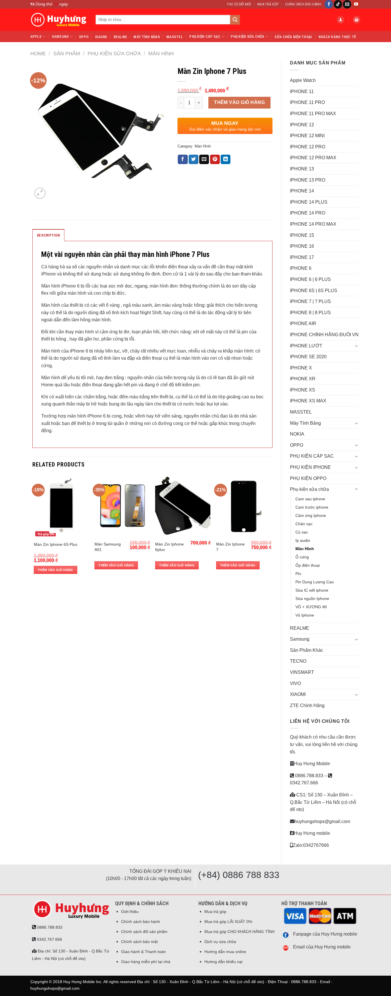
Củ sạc (301, 532)
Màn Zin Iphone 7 (230, 547)
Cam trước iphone (311, 507)
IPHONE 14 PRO (307, 212)
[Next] (270, 528)
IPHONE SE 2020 (308, 356)
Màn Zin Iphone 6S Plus (55, 544)
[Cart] (357, 20)
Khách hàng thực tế (337, 37)
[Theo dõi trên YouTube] (356, 4)
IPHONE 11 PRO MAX (313, 113)
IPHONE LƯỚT (306, 345)
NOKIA (297, 434)
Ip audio (302, 540)
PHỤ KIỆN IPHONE (310, 467)
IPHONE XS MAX (308, 400)
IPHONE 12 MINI (307, 135)
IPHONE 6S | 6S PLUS (313, 290)
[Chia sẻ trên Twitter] (193, 159)
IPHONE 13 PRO (307, 180)
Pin (298, 573)
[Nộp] (235, 20)
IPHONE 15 (302, 235)
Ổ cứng (302, 557)
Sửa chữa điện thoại (293, 37)
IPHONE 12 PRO (307, 146)
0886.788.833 (308, 775)
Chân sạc (304, 523)
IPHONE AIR (303, 323)
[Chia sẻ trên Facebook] (182, 159)
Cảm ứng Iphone (310, 515)
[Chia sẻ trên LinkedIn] (225, 159)
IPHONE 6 (300, 268)
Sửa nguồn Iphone (312, 598)
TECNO (298, 661)
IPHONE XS (302, 389)
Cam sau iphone (310, 499)
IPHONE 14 (302, 190)
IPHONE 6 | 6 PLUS (310, 279)
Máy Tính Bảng (146, 37)
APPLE (36, 36)
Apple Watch (303, 80)
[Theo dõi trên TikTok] (338, 4)
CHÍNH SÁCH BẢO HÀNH (303, 4)
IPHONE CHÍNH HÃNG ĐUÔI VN (324, 334)
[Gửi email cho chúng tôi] (347, 4)
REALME (120, 37)
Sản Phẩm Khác (306, 650)
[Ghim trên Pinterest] (215, 159)
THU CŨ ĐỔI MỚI (239, 4)
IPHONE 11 (302, 91)
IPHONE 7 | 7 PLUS (310, 301)
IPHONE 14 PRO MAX (313, 224)
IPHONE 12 (302, 124)
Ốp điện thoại (307, 565)
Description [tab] (48, 235)
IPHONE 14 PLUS (308, 202)
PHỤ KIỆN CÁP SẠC (204, 36)
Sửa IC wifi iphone (311, 590)
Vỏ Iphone (304, 615)
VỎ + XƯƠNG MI (311, 607)
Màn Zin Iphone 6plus (169, 547)
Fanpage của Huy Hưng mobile (325, 934)
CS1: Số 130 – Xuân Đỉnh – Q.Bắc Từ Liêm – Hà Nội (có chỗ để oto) (323, 802)
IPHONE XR (302, 378)
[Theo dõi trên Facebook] (329, 4)
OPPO (83, 37)
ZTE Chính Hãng (307, 705)
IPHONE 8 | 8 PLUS (310, 312)
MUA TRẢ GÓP (268, 4)
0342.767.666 (49, 939)
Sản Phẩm (66, 53)
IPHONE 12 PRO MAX (313, 157)
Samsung (60, 36)
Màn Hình (161, 53)
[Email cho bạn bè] (204, 159)
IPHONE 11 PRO (307, 102)
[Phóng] (40, 193)
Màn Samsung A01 (107, 547)
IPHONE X (301, 367)
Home (38, 53)
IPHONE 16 (302, 246)
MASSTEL (174, 37)
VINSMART (302, 672)
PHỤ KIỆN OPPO (308, 478)
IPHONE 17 (302, 257)
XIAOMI (101, 37)
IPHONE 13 (302, 168)
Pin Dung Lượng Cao (314, 582)
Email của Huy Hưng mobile (322, 946)
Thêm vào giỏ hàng (239, 102)
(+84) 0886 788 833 (238, 875)
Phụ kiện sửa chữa (247, 36)
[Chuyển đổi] (356, 345)
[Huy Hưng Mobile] (58, 20)
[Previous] (34, 528)
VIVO (295, 683)
